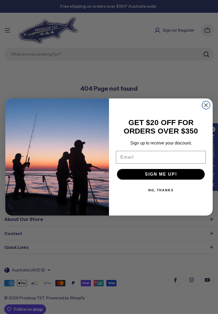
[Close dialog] (206, 105)
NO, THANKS (161, 190)
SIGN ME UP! (161, 174)
